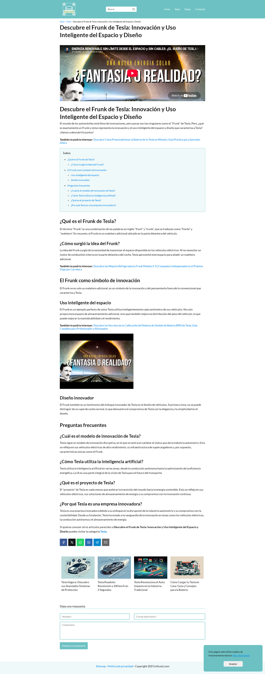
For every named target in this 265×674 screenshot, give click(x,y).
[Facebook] (63, 542)
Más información (241, 655)
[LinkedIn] (88, 542)
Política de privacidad (120, 666)
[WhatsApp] (80, 542)
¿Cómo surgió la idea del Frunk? (87, 164)
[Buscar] (134, 9)
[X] (72, 542)
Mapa (187, 9)
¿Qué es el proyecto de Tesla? (86, 200)
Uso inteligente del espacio (85, 175)
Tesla (177, 9)
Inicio (167, 9)
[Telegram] (97, 542)
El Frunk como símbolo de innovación (87, 170)
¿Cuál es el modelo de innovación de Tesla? (93, 190)
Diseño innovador (80, 179)
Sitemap (101, 666)
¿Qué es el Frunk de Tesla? (80, 159)
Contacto (200, 9)
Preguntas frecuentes (78, 185)
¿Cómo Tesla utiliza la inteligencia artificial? (93, 195)
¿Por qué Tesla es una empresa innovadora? (93, 205)
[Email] (105, 542)
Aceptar (233, 663)
